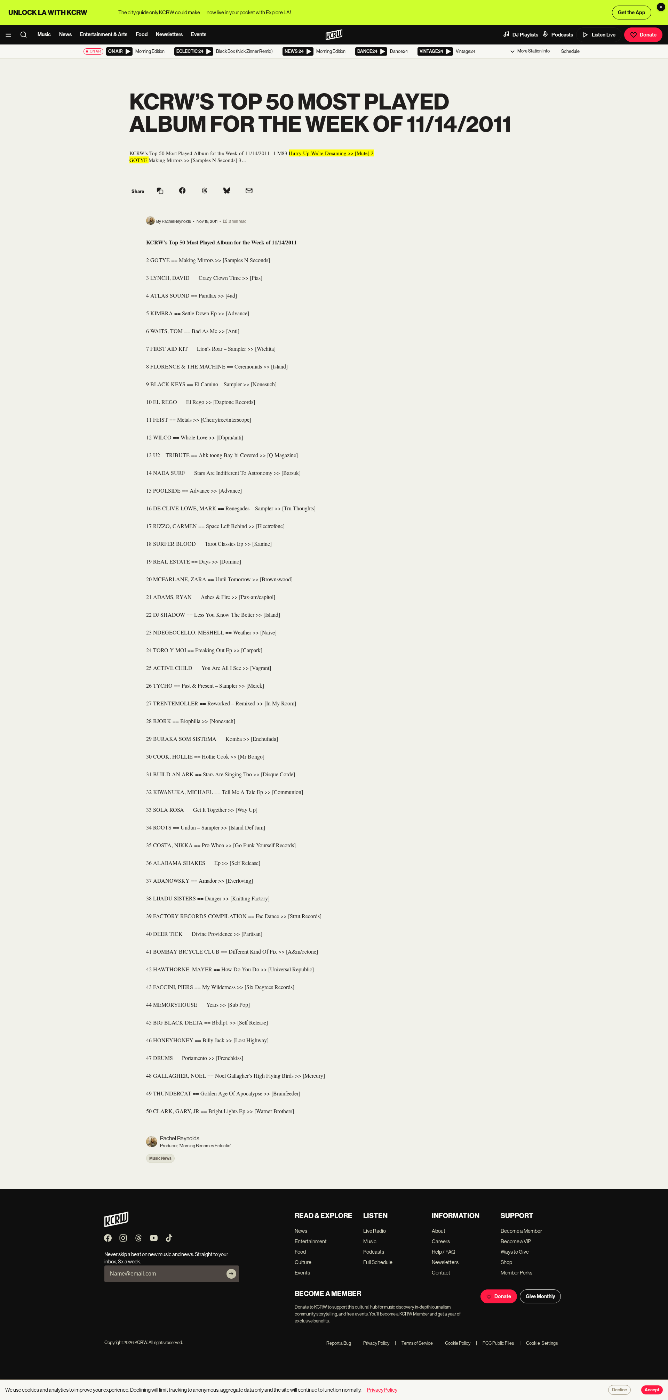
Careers (441, 1241)
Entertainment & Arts (103, 34)
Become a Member (521, 1231)
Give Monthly (540, 1296)
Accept (652, 1390)
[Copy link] (160, 191)
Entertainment (311, 1241)
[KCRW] (116, 1225)
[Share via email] (249, 191)
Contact (441, 1273)
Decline (619, 1390)
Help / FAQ (443, 1252)
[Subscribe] (231, 1274)
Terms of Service (414, 1343)
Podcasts (562, 35)
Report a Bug (338, 1343)
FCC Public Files (495, 1343)
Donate (648, 35)
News (65, 34)
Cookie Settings (542, 1343)
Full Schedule (377, 1262)
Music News (160, 1158)
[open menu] (10, 34)
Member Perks (516, 1273)
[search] (25, 34)
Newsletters (169, 34)
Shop (506, 1262)
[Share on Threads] (204, 191)
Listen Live (603, 35)
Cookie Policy (454, 1343)
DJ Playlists (525, 35)
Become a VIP (516, 1241)
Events (198, 34)
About (438, 1231)
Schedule (570, 51)
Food (142, 34)
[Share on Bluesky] (226, 191)
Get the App (631, 12)
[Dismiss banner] (661, 7)
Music (44, 34)
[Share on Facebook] (182, 191)
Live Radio (374, 1231)
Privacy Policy (373, 1343)
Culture (303, 1262)
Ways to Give (515, 1252)
